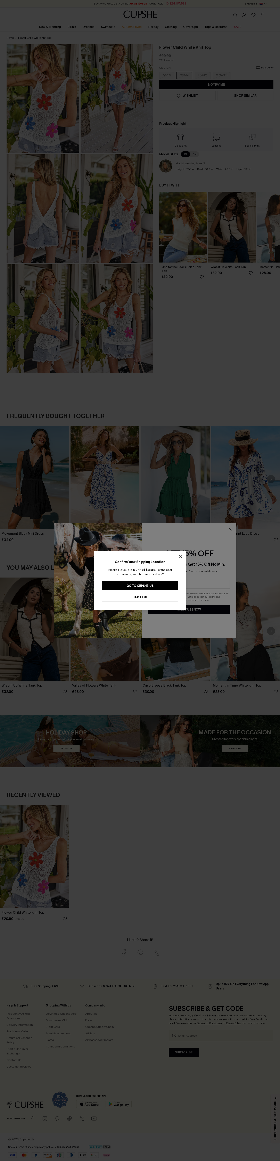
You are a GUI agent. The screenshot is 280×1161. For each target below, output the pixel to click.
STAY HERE (140, 597)
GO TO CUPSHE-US (140, 586)
